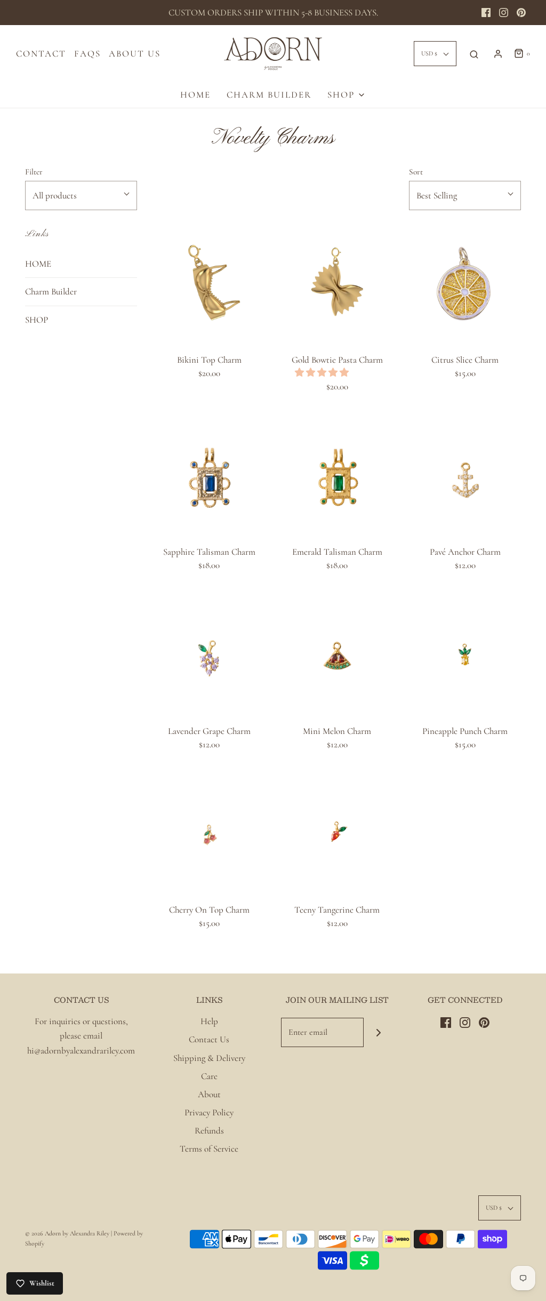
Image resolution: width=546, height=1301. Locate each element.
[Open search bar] (474, 54)
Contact (41, 53)
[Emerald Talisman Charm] (337, 477)
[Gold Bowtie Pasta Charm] (337, 285)
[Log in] (498, 54)
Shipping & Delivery (209, 1058)
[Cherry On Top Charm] (209, 835)
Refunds (209, 1130)
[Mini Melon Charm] (337, 656)
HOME (195, 94)
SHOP (36, 319)
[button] (323, 372)
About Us (134, 53)
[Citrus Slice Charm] (465, 285)
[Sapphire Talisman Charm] (209, 477)
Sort (416, 172)
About (209, 1094)
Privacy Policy (209, 1112)
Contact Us (209, 1039)
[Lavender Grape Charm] (209, 656)
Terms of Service (209, 1148)
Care (209, 1076)
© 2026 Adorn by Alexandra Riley (68, 1233)
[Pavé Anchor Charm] (465, 477)
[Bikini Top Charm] (209, 285)
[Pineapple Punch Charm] (465, 656)
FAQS (87, 53)
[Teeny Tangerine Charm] (337, 835)
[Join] (378, 1032)
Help (209, 1021)
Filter (34, 172)
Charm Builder (269, 94)
